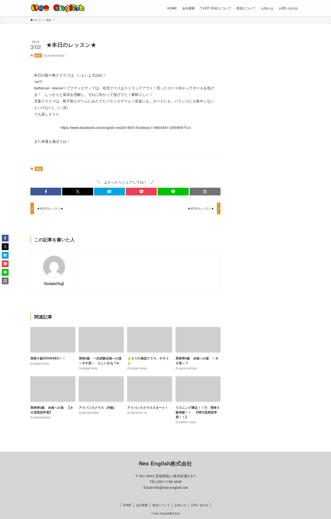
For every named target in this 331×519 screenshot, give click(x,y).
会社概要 (142, 505)
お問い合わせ (200, 505)
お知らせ (180, 505)
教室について (161, 505)
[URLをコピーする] (205, 191)
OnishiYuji (54, 283)
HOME (127, 505)
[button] (45, 191)
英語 (38, 55)
